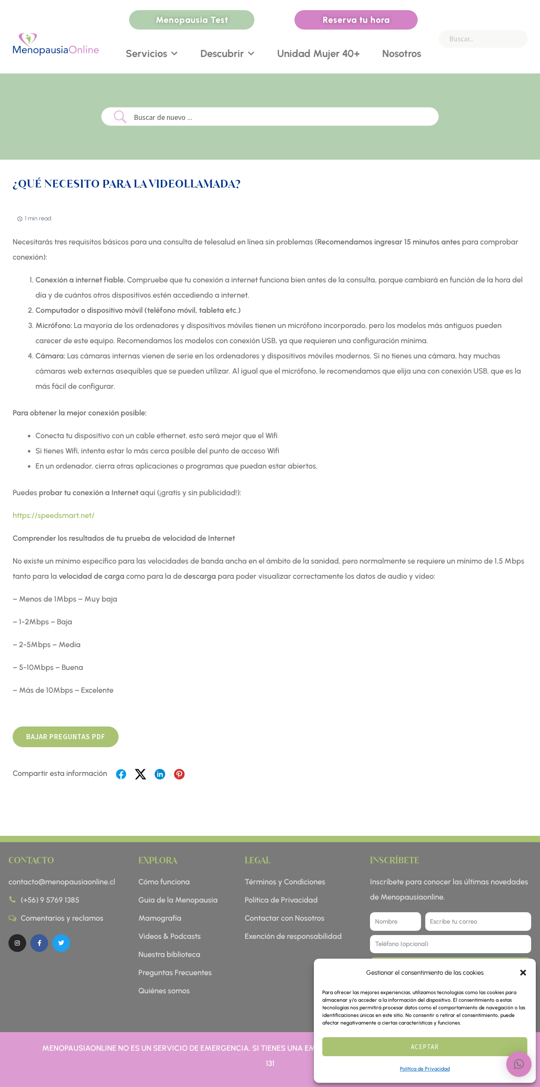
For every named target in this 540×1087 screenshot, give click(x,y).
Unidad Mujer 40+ (318, 53)
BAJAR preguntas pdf (65, 736)
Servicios (146, 53)
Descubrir (222, 53)
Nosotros (401, 53)
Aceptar (425, 1047)
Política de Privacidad (425, 1069)
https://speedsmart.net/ (53, 515)
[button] (523, 972)
